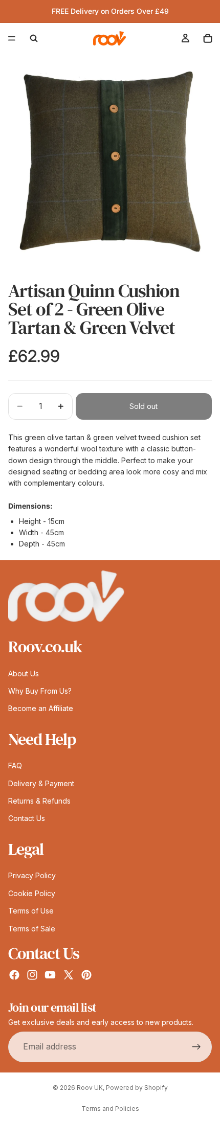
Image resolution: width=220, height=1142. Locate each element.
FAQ (15, 765)
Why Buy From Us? (40, 691)
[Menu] (12, 38)
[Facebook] (14, 975)
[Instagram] (32, 975)
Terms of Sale (31, 928)
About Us (23, 673)
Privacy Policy (32, 875)
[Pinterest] (86, 975)
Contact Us (26, 818)
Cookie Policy (31, 892)
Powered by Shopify (137, 1087)
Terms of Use (31, 910)
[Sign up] (196, 1046)
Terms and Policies (110, 1108)
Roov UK (90, 1087)
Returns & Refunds (39, 800)
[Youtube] (50, 975)
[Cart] (207, 38)
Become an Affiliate (40, 708)
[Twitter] (68, 975)
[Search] (34, 38)
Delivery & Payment (41, 783)
